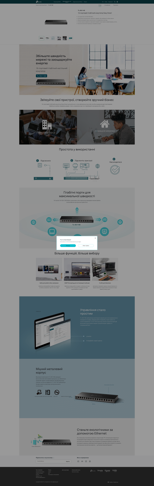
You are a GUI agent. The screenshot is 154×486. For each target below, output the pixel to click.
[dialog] (77, 243)
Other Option (86, 245)
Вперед (68, 245)
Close (95, 238)
